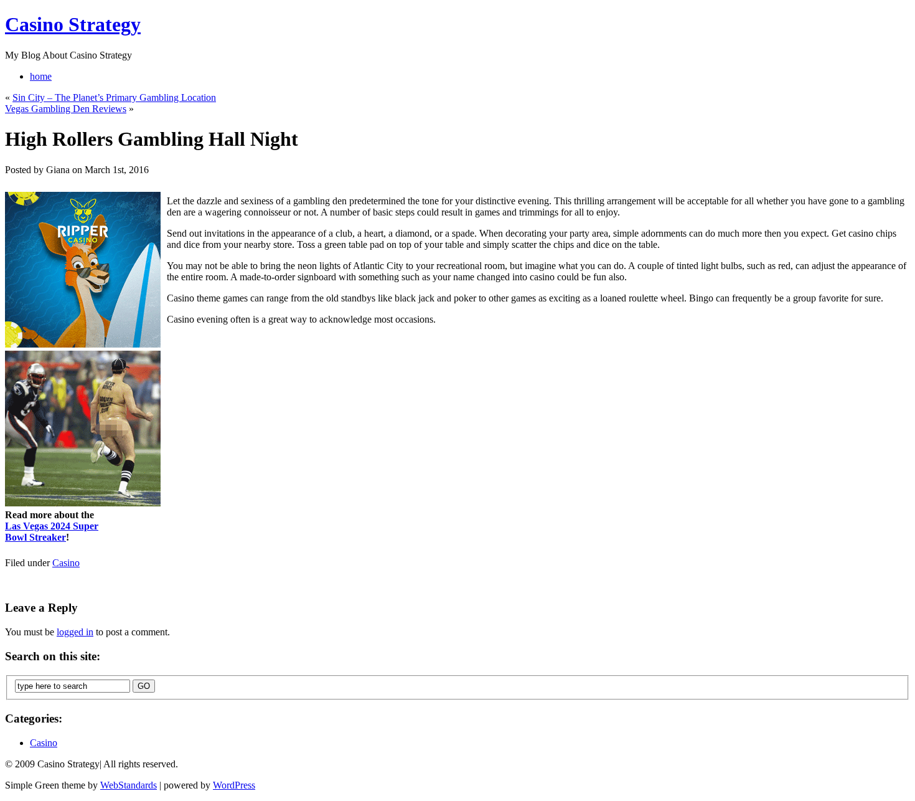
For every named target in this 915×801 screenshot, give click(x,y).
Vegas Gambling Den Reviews (65, 108)
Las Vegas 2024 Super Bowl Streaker (51, 532)
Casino (66, 562)
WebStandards (128, 785)
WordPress (234, 785)
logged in (75, 632)
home (41, 76)
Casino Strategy (73, 24)
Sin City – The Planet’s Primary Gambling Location (114, 97)
